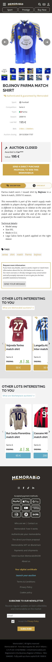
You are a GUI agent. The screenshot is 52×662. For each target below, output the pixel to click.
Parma (28, 254)
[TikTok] (28, 487)
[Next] (49, 343)
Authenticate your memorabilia (26, 534)
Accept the (28, 621)
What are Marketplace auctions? (18, 395)
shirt (12, 254)
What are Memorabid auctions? (17, 308)
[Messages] (44, 4)
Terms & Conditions (26, 581)
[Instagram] (19, 487)
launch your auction (26, 575)
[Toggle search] (39, 4)
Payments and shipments (26, 550)
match (20, 254)
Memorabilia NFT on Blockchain (26, 545)
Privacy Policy (26, 587)
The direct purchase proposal (26, 539)
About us (26, 561)
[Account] (48, 4)
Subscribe (26, 628)
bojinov (37, 254)
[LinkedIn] (33, 487)
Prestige (26, 9)
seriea (5, 254)
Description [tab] (15, 185)
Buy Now (42, 9)
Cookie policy (26, 592)
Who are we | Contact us (26, 523)
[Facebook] (23, 487)
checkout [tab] (40, 185)
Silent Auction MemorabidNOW (26, 555)
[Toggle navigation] (4, 4)
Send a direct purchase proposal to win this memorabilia (26, 169)
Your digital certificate (26, 569)
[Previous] (2, 343)
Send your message (14, 284)
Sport (9, 9)
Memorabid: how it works (26, 528)
